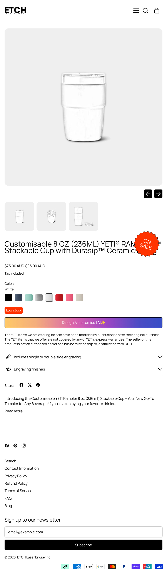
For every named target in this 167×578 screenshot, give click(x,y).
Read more (14, 410)
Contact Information (22, 468)
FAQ (8, 498)
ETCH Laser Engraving (33, 557)
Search (10, 460)
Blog (8, 505)
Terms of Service (18, 490)
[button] (145, 10)
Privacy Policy (16, 475)
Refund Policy (16, 483)
